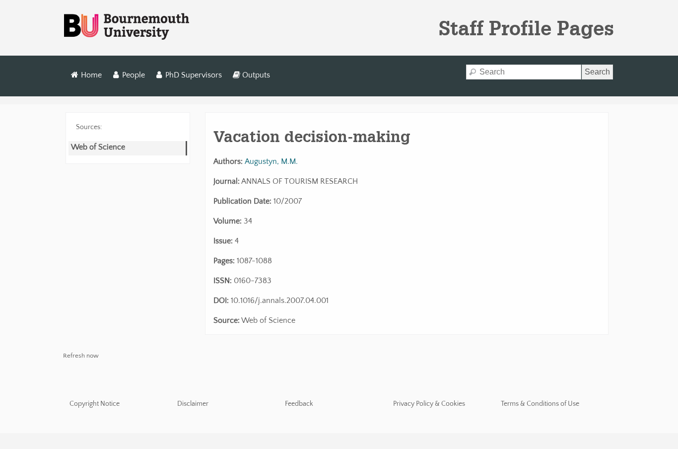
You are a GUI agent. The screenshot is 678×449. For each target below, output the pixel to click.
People (133, 75)
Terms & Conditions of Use (540, 404)
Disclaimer (192, 404)
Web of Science (98, 147)
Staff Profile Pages (526, 28)
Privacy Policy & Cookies (429, 404)
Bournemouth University (126, 27)
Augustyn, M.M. (271, 161)
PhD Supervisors (193, 75)
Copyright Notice (94, 404)
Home (91, 75)
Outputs (256, 75)
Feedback (299, 404)
